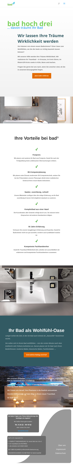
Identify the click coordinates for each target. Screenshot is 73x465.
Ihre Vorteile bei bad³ (36, 138)
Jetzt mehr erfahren (42, 76)
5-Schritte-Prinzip (32, 378)
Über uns (62, 445)
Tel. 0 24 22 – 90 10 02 (23, 425)
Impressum (61, 449)
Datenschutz (60, 453)
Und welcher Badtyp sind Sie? (36, 355)
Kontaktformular (23, 431)
